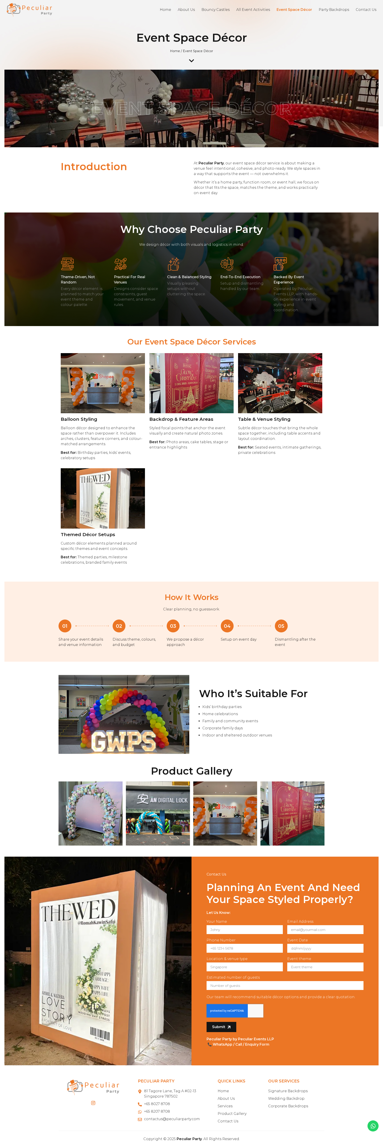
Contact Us (366, 10)
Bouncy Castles (215, 10)
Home (165, 10)
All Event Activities (253, 10)
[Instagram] (93, 1103)
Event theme (299, 959)
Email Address (300, 922)
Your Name (217, 922)
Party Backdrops (334, 10)
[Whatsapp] (373, 1125)
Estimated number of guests (233, 978)
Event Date (297, 940)
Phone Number (221, 940)
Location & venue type (227, 959)
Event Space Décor (294, 10)
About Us (186, 10)
